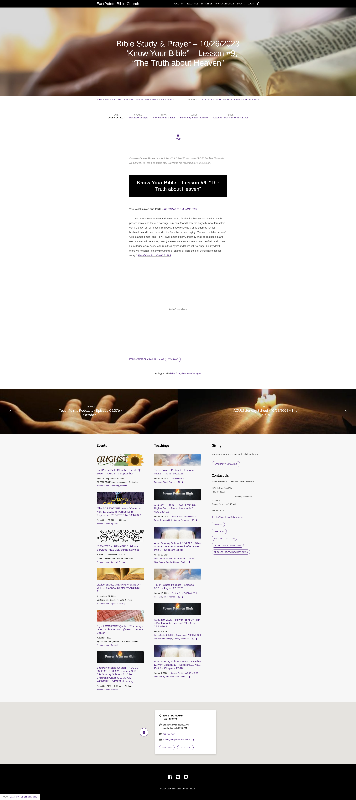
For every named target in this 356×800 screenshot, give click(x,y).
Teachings (192, 4)
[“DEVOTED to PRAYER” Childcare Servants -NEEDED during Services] (120, 539)
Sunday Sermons (181, 520)
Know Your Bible (200, 117)
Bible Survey (159, 562)
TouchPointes (169, 482)
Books (226, 100)
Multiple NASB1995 (238, 117)
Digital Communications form (227, 545)
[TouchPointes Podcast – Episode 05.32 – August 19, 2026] (177, 463)
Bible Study (185, 117)
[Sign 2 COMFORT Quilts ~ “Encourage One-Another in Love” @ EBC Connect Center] (120, 619)
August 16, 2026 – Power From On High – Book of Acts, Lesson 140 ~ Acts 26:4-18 (175, 508)
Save (178, 139)
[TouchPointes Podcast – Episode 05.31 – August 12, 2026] (177, 578)
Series (215, 100)
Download (173, 359)
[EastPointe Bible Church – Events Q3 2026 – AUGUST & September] (120, 463)
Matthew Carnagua (138, 117)
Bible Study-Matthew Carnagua (185, 373)
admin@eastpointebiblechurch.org (178, 739)
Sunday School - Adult (175, 562)
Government (180, 635)
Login (251, 4)
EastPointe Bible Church (117, 4)
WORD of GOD (178, 478)
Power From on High (163, 520)
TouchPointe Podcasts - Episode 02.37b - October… (90, 412)
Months (253, 100)
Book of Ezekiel (161, 558)
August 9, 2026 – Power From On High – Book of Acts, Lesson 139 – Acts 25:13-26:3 (177, 623)
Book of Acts (177, 516)
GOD (171, 558)
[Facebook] (170, 777)
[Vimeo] (178, 777)
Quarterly (115, 485)
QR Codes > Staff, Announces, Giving (231, 552)
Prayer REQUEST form (224, 538)
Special (114, 524)
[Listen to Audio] (179, 482)
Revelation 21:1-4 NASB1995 (180, 209)
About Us (179, 4)
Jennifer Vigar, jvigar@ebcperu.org (227, 517)
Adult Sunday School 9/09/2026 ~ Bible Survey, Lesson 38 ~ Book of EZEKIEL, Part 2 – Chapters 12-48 (177, 665)
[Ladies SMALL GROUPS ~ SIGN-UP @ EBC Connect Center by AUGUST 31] (120, 578)
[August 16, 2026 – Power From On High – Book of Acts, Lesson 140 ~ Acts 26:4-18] (177, 498)
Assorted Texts (220, 117)
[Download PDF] (183, 482)
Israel (176, 558)
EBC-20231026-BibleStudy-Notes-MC (146, 359)
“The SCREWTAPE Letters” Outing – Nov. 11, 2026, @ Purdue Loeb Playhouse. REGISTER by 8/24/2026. (119, 512)
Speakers (239, 100)
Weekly (123, 485)
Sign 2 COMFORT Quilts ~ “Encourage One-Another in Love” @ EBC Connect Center (120, 629)
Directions (219, 531)
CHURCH (170, 635)
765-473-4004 (169, 734)
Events (241, 4)
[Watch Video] (193, 520)
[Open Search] (258, 4)
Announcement (103, 485)
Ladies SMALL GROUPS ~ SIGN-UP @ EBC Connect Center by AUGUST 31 (119, 588)
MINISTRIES (206, 4)
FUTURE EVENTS (125, 100)
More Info (167, 748)
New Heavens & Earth (147, 100)
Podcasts (158, 482)
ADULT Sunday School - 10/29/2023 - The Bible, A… (265, 412)
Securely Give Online (225, 464)
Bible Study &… (168, 100)
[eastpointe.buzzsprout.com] (186, 777)
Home (99, 100)
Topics (203, 100)
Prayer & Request (224, 4)
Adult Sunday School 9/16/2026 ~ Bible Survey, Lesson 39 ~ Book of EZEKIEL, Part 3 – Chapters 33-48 (177, 546)
